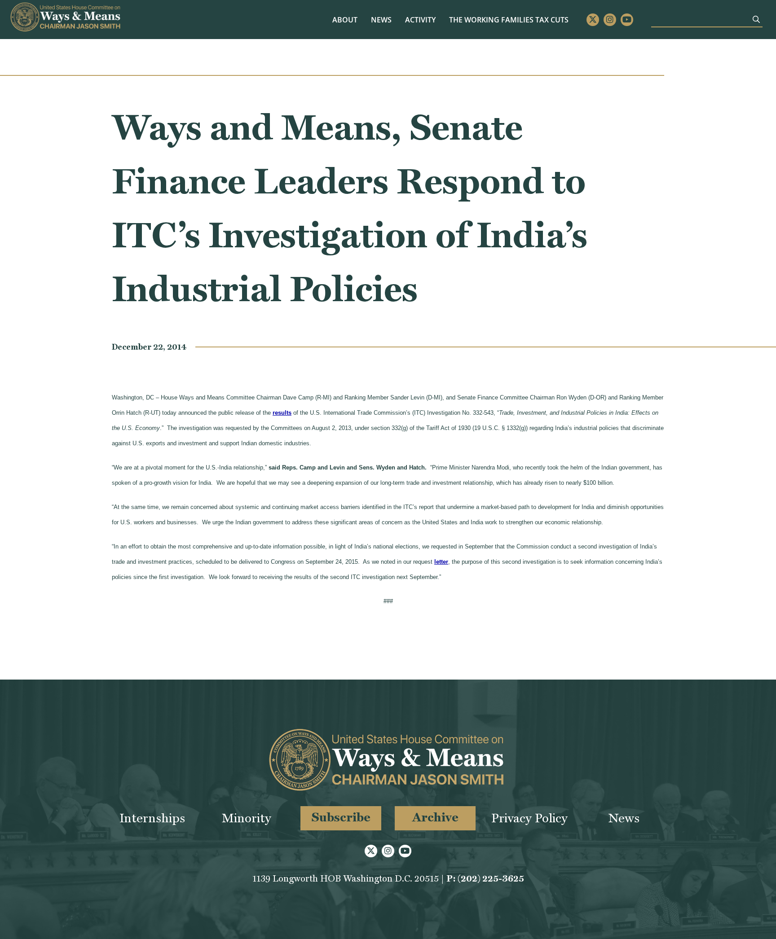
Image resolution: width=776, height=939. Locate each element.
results (282, 412)
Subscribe (341, 817)
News (381, 20)
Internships (152, 818)
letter (441, 561)
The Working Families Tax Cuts (509, 20)
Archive (435, 817)
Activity (420, 20)
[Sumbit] (756, 19)
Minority (246, 818)
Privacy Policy (529, 818)
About (344, 20)
